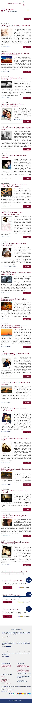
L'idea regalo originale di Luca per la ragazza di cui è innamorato (13, 186)
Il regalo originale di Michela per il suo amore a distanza (14, 516)
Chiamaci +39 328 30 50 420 (14, 3)
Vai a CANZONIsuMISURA (16, 700)
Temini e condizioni (5, 679)
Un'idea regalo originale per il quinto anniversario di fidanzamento (14, 326)
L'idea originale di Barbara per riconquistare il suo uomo (11, 213)
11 (2, 573)
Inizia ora (7, 602)
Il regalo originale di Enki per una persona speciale (16, 128)
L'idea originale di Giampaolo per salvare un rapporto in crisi (15, 543)
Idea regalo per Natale (21, 665)
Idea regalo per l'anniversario (23, 669)
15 (13, 573)
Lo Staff (2, 677)
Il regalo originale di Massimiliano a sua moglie (15, 439)
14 (10, 573)
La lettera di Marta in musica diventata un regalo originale (16, 470)
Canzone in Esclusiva (5, 667)
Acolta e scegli (7, 587)
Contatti (2, 676)
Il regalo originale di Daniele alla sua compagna (13, 156)
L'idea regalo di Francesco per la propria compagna (15, 492)
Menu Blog (27, 19)
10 (26, 571)
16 (16, 573)
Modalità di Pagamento (6, 683)
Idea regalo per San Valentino (23, 666)
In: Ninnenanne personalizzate (8, 266)
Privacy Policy (4, 680)
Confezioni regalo (4, 669)
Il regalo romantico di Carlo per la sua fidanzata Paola (14, 300)
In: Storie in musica (5, 46)
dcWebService (10, 691)
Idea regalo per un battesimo (23, 670)
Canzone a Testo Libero (6, 666)
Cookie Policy (4, 681)
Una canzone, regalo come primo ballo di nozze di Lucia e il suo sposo (15, 26)
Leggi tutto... (27, 47)
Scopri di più (7, 616)
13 (8, 573)
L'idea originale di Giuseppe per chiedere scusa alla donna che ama (15, 54)
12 (5, 573)
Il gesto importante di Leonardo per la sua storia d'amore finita (16, 273)
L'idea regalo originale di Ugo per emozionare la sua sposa (12, 105)
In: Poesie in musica (6, 431)
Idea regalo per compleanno (23, 671)
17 (19, 573)
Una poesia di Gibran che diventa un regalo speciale (14, 79)
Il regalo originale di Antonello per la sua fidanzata (15, 383)
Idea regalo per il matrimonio (23, 667)
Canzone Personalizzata (6, 665)
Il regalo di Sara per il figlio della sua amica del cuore (13, 244)
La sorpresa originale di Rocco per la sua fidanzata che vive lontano (15, 354)
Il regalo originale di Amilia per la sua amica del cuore (14, 410)
